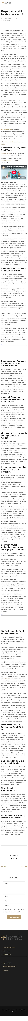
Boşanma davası (6, 153)
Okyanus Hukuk (7, 18)
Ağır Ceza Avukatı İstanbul (9, 947)
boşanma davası (6, 160)
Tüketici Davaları (7, 954)
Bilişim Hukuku (6, 951)
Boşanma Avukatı (7, 962)
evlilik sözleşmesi (8, 679)
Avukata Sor (6, 970)
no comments (6, 20)
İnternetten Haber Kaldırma (9, 966)
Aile (16, 18)
